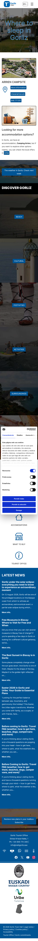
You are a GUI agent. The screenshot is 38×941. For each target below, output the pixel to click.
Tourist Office (8, 935)
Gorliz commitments (23, 935)
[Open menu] (32, 4)
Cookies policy (21, 929)
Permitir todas (19, 498)
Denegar (19, 510)
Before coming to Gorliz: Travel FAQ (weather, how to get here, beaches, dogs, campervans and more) (19, 730)
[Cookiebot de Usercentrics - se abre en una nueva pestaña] (27, 429)
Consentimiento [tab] (8, 435)
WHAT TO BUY (19, 544)
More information (18, 87)
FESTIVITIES (19, 305)
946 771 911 (16, 100)
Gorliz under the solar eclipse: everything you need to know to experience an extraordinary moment (19, 586)
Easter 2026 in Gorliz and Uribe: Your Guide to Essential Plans (18, 690)
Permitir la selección (19, 504)
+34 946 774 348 (20, 842)
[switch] (33, 477)
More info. (6, 612)
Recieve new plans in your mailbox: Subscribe (19, 820)
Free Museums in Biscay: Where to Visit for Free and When (16, 623)
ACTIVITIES (19, 349)
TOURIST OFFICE (19, 564)
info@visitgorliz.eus (19, 845)
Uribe (6, 153)
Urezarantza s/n (18, 94)
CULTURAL (19, 261)
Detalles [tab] (19, 435)
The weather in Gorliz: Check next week (19, 172)
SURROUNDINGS (19, 394)
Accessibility (8, 932)
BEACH (19, 217)
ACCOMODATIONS (19, 525)
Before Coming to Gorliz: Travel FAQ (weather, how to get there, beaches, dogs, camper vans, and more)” (19, 768)
